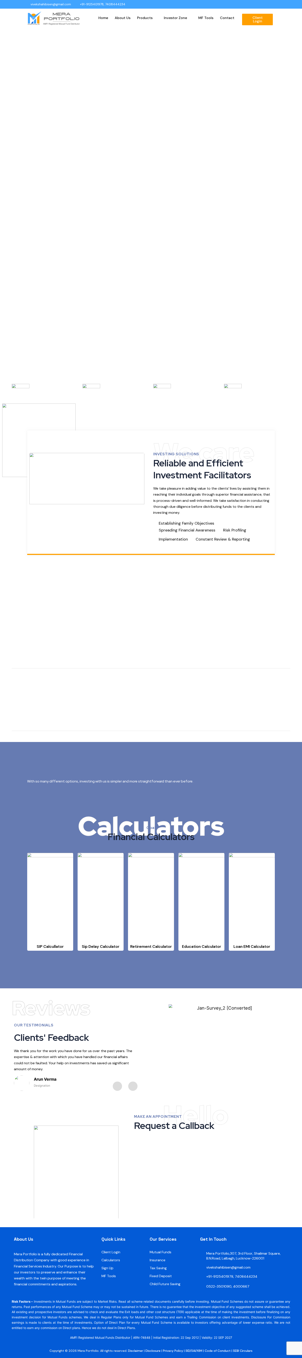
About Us (122, 17)
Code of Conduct (218, 1351)
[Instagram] (265, 4)
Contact (227, 17)
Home (103, 17)
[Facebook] (248, 4)
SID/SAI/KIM (193, 1351)
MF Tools (205, 17)
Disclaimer (135, 1351)
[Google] (256, 4)
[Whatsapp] (273, 4)
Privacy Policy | (174, 1351)
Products (145, 17)
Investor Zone (175, 17)
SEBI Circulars (242, 1351)
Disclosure (153, 1351)
